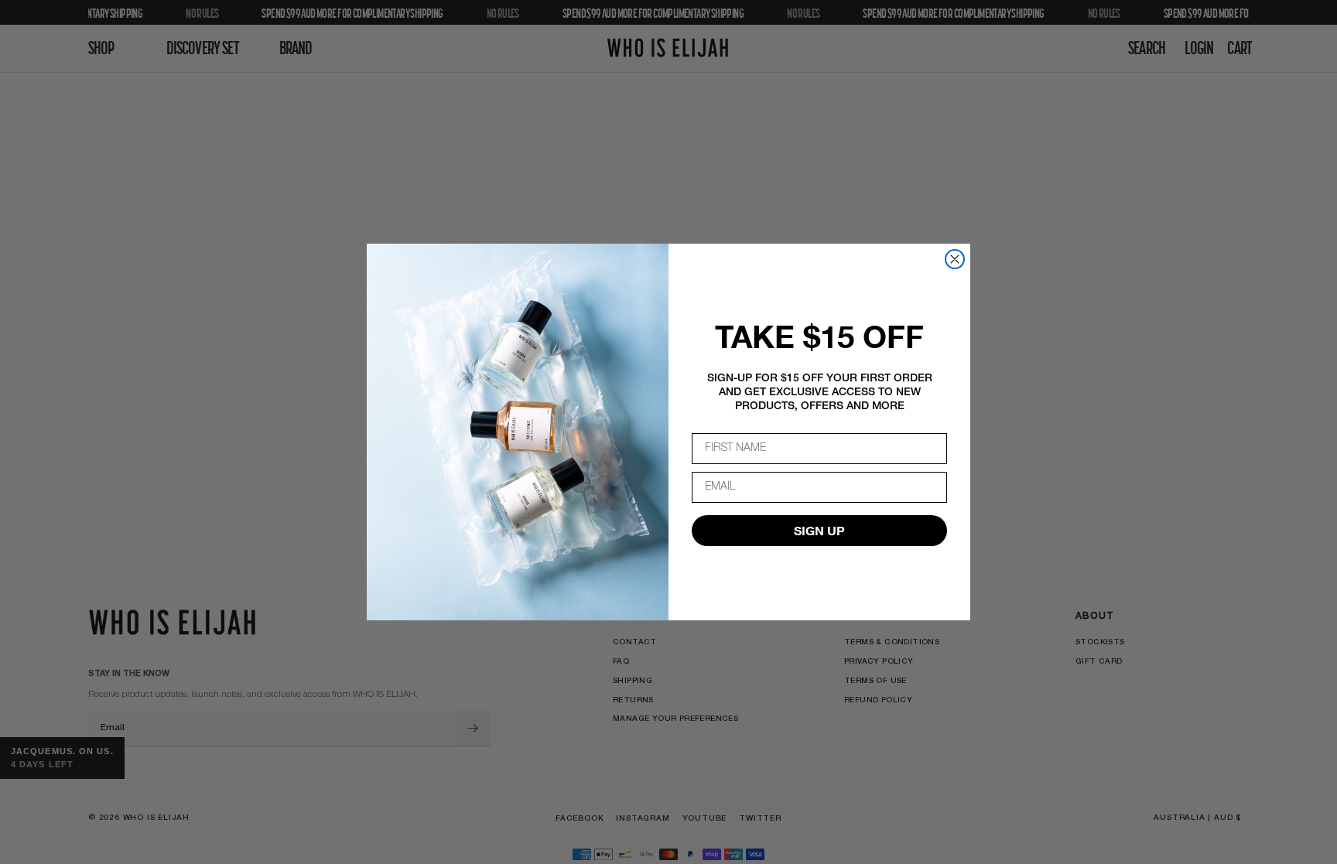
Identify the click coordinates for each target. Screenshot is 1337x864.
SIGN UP (819, 530)
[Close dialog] (954, 259)
